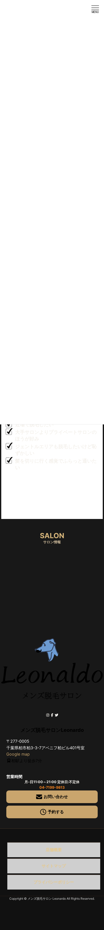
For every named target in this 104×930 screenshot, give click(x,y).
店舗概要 (54, 849)
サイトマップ (54, 865)
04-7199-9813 (52, 787)
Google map (18, 754)
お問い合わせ (56, 796)
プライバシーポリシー (54, 881)
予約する (56, 811)
